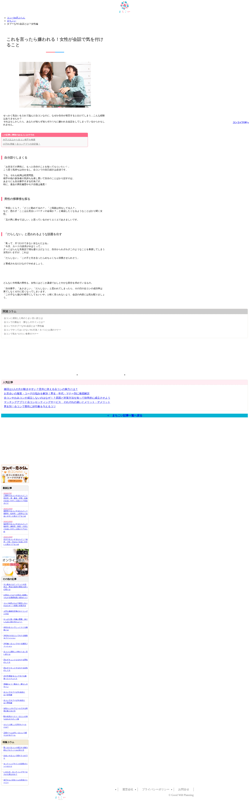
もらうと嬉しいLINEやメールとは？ (14, 725)
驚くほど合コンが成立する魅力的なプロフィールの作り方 (15, 749)
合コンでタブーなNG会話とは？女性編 (14, 693)
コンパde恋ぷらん (16, 18)
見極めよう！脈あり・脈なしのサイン (15, 685)
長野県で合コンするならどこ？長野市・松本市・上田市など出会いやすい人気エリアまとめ (15, 512)
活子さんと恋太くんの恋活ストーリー (15, 781)
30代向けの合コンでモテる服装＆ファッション (15, 637)
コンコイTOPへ (241, 122)
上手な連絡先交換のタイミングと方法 (15, 612)
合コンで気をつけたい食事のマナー (21, 333)
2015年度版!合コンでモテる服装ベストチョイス (15, 677)
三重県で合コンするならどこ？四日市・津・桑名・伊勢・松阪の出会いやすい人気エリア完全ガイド (15, 498)
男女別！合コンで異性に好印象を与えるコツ (30, 406)
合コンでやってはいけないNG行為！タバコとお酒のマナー (32, 330)
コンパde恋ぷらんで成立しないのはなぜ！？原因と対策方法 (15, 604)
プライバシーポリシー (155, 789)
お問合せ (183, 789)
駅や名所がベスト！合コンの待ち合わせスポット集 (15, 717)
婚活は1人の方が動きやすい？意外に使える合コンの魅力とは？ (41, 389)
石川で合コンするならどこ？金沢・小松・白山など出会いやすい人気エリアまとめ (15, 540)
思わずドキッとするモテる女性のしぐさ (15, 669)
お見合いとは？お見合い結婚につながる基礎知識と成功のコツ (15, 596)
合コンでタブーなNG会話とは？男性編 (14, 701)
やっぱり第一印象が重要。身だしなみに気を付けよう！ (15, 620)
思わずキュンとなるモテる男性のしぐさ (15, 661)
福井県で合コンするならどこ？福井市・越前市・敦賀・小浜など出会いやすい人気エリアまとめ (15, 526)
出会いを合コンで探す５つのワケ (15, 757)
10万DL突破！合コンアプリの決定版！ (21, 144)
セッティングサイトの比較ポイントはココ (15, 765)
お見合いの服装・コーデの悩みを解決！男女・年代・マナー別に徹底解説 (46, 393)
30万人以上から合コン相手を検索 (19, 140)
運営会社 (127, 789)
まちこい (11, 21)
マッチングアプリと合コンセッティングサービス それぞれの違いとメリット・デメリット (57, 402)
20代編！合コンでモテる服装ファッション (15, 645)
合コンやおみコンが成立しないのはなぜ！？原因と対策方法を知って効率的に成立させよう (57, 397)
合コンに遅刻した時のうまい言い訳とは (23, 318)
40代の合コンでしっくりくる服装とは (15, 628)
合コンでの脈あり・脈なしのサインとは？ (24, 322)
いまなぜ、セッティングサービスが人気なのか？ (15, 773)
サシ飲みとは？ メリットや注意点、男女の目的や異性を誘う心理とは (15, 586)
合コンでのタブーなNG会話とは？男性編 (24, 326)
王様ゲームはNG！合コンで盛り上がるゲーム (15, 734)
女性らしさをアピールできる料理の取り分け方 (15, 709)
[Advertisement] (100, 357)
